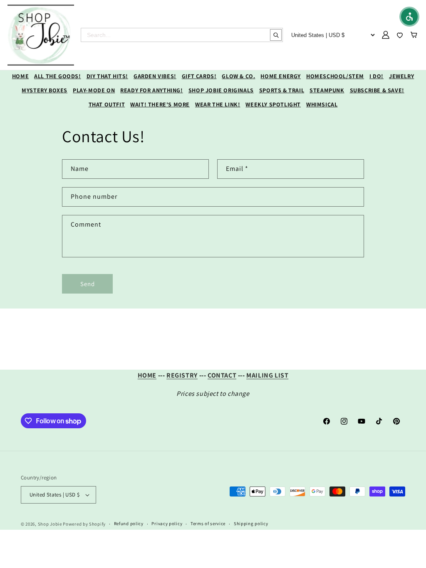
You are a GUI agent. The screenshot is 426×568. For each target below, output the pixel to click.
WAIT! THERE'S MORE (160, 104)
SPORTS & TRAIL (281, 90)
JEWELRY (401, 76)
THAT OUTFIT (107, 104)
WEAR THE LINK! (217, 104)
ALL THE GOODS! (57, 76)
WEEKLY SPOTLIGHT (273, 104)
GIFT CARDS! (199, 76)
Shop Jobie (50, 524)
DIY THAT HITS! (107, 76)
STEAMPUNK (327, 90)
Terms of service (208, 523)
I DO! (376, 76)
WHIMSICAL (321, 104)
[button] (409, 17)
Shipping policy (251, 523)
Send (87, 284)
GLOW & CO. (238, 76)
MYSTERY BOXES (44, 90)
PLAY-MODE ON (94, 90)
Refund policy (129, 523)
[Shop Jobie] (40, 35)
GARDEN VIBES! (155, 76)
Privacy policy (166, 523)
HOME (20, 76)
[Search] (276, 35)
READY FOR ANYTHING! (151, 90)
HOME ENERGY (280, 76)
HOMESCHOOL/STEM (335, 76)
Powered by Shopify (84, 524)
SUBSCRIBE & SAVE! (377, 90)
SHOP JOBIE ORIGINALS (221, 90)
